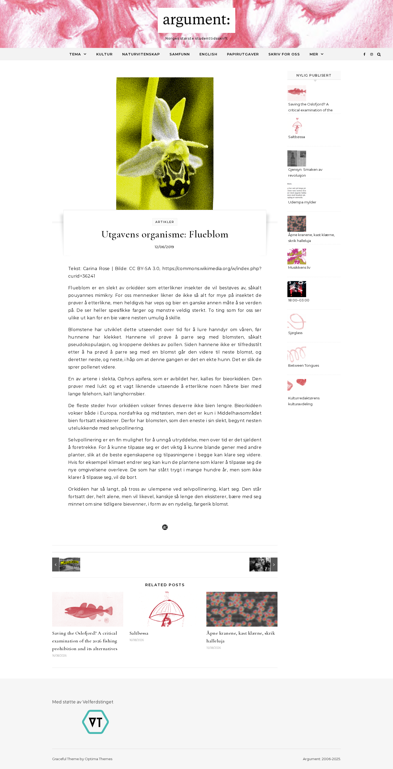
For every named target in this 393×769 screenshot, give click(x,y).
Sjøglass (295, 333)
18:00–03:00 (298, 300)
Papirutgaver (243, 54)
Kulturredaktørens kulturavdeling (303, 401)
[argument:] (196, 22)
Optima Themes (98, 759)
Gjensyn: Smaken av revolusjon (305, 172)
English (208, 54)
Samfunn (179, 54)
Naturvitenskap (141, 54)
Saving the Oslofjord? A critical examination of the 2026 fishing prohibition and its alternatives (84, 640)
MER (314, 54)
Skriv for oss (284, 54)
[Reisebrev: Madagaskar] (64, 564)
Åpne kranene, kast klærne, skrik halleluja (311, 238)
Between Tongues (303, 365)
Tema (75, 54)
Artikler (164, 222)
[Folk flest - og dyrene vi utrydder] (265, 564)
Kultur (104, 54)
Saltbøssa (139, 633)
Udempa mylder (302, 202)
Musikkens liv (299, 267)
